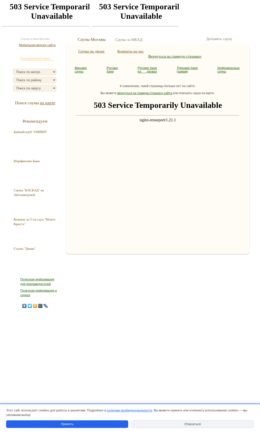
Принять (67, 424)
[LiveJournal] (45, 306)
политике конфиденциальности (129, 410)
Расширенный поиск (35, 58)
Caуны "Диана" (25, 248)
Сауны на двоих (91, 51)
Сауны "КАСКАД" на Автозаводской (29, 192)
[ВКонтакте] (24, 306)
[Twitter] (29, 306)
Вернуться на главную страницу (175, 56)
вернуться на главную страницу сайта (144, 93)
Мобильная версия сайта (37, 45)
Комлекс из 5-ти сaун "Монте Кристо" (34, 221)
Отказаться (192, 424)
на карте (47, 103)
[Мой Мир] (40, 306)
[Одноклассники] (35, 306)
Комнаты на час (130, 51)
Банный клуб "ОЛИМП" (30, 131)
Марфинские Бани (27, 161)
